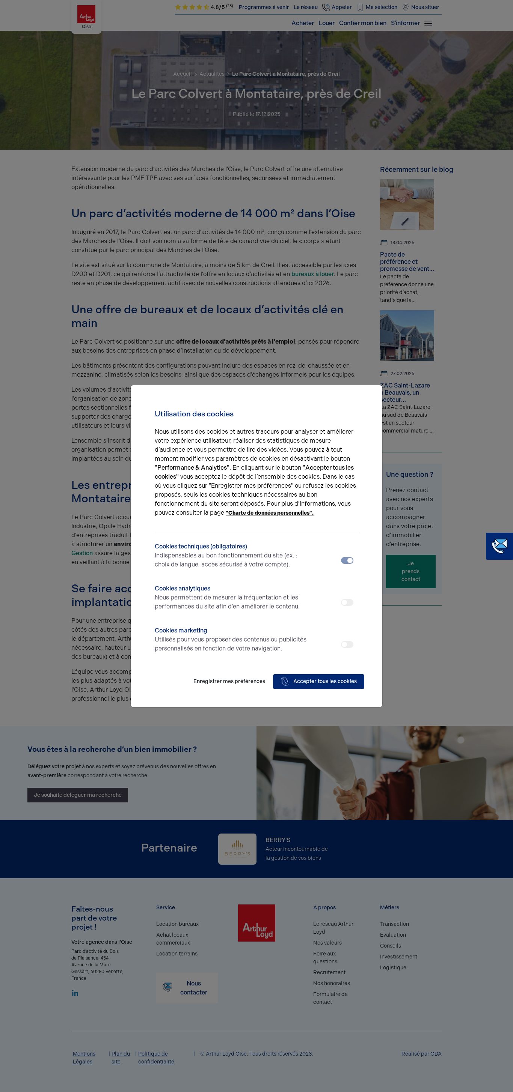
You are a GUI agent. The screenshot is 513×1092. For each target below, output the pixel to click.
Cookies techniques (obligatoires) (226, 555)
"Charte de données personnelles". (270, 513)
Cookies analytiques (227, 597)
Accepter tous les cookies (325, 681)
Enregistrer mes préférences (229, 681)
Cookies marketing (230, 639)
